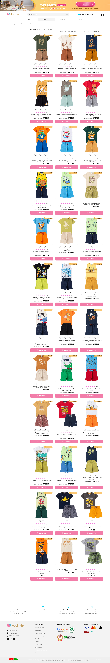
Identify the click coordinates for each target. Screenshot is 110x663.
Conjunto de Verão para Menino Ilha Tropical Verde (66, 249)
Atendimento (38, 630)
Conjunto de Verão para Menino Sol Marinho (66, 526)
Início (9, 24)
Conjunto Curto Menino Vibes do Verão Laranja (41, 572)
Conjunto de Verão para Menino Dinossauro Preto (41, 298)
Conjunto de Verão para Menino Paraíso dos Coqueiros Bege (91, 204)
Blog (36, 653)
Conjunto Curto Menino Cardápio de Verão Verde (41, 526)
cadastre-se (89, 14)
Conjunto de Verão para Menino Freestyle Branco (66, 389)
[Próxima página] (71, 587)
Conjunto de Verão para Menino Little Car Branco (67, 160)
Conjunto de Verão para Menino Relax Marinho (92, 478)
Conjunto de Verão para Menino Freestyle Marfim (41, 343)
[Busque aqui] (67, 14)
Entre (82, 14)
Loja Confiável (38, 644)
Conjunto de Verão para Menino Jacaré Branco (42, 481)
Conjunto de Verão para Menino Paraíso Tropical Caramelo (41, 387)
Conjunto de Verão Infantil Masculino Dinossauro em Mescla (91, 572)
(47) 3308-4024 (13, 630)
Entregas (37, 641)
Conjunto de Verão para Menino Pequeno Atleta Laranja (66, 341)
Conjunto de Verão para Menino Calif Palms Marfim (66, 69)
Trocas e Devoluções (40, 636)
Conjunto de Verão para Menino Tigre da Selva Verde (91, 160)
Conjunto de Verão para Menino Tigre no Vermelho (91, 115)
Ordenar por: (62, 31)
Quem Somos (38, 647)
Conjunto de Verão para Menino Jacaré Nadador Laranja (42, 160)
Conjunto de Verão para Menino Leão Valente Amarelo (41, 206)
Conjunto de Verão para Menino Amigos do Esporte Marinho (91, 341)
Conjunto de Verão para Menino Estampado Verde (41, 69)
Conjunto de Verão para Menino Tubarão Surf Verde (66, 206)
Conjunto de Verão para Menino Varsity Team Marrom (41, 115)
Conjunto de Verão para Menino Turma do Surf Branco (91, 432)
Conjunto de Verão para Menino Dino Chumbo (91, 526)
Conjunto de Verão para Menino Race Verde (91, 252)
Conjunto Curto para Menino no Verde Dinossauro (67, 481)
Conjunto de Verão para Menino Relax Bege (67, 570)
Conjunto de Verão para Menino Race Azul (91, 389)
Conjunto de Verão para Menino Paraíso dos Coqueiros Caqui (41, 432)
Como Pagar (38, 639)
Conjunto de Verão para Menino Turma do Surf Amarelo (91, 295)
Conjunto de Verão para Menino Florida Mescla (66, 115)
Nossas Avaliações (39, 627)
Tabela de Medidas (40, 633)
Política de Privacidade (41, 650)
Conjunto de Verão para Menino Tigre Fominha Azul (42, 252)
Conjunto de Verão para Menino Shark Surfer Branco (67, 298)
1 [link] (62, 587)
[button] (29, 19)
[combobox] (48, 14)
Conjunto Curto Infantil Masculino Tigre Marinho (91, 69)
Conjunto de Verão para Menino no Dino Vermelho (66, 435)
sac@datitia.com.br (14, 635)
